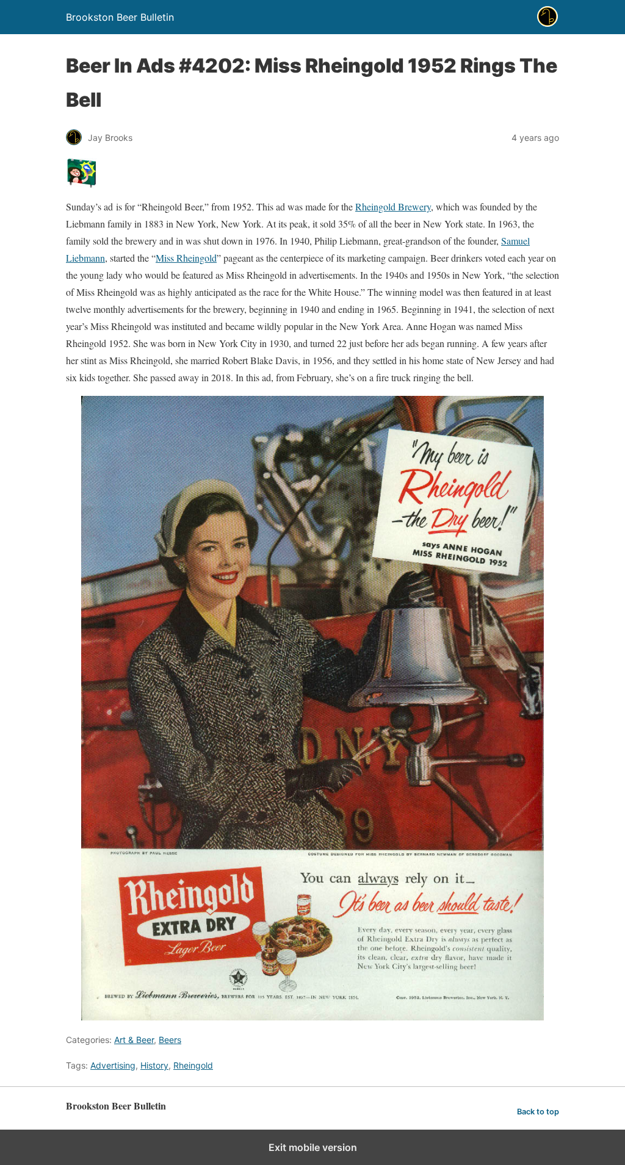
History (154, 1065)
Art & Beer (134, 1039)
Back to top (538, 1111)
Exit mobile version (313, 1147)
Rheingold (193, 1065)
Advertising (112, 1065)
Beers (170, 1039)
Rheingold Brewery (393, 206)
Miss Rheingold (186, 257)
